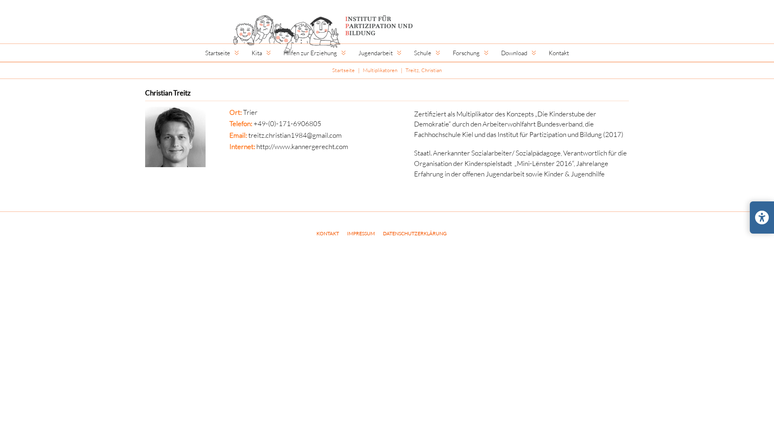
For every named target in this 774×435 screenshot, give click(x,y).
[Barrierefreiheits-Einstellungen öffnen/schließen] (762, 217)
